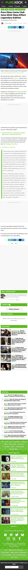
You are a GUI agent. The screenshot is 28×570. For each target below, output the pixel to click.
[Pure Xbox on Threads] (14, 539)
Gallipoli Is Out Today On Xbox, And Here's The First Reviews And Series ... (14, 427)
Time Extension (5, 552)
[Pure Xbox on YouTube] (11, 535)
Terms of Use (21, 444)
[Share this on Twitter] (17, 27)
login (19, 318)
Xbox (7, 9)
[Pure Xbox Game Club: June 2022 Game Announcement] (14, 61)
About (6, 441)
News (2, 9)
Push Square (20, 550)
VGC (14, 555)
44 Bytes (9, 544)
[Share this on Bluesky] (12, 27)
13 (9, 360)
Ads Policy (6, 446)
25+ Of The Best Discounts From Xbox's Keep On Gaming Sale (14, 413)
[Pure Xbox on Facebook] (19, 539)
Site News (12, 9)
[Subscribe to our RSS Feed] (5, 535)
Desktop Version (14, 449)
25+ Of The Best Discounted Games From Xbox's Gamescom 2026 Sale (14, 431)
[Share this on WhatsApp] (9, 27)
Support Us (24, 441)
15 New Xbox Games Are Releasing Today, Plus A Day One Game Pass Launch (15, 423)
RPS (16, 557)
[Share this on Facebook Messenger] (23, 27)
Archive (13, 446)
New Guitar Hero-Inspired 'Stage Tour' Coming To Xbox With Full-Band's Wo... (15, 408)
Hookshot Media (9, 543)
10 (9, 352)
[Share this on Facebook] (14, 27)
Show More (14, 526)
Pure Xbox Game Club (20, 9)
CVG (12, 557)
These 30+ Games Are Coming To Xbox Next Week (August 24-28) (15, 400)
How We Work (16, 441)
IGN (3, 555)
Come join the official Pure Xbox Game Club (12, 73)
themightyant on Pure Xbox (8, 147)
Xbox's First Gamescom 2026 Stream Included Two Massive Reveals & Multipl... (15, 436)
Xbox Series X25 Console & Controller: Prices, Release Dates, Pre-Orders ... (15, 404)
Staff (10, 441)
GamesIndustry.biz (21, 555)
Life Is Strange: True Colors (10, 144)
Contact (6, 444)
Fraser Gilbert (8, 23)
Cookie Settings (20, 446)
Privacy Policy (12, 444)
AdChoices (15, 544)
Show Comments (14, 309)
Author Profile (12, 299)
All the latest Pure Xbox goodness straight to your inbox (14, 563)
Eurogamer (8, 555)
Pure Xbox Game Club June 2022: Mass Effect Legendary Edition (13, 15)
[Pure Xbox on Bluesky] (22, 535)
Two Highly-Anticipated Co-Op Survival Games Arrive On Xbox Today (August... (13, 418)
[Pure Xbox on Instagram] (8, 539)
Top (2, 441)
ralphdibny (16, 78)
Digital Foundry (14, 552)
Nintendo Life (12, 550)
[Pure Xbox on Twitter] (16, 535)
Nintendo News (23, 552)
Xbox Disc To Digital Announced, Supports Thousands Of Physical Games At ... (15, 395)
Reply (18, 299)
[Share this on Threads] (20, 27)
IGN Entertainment (21, 543)
